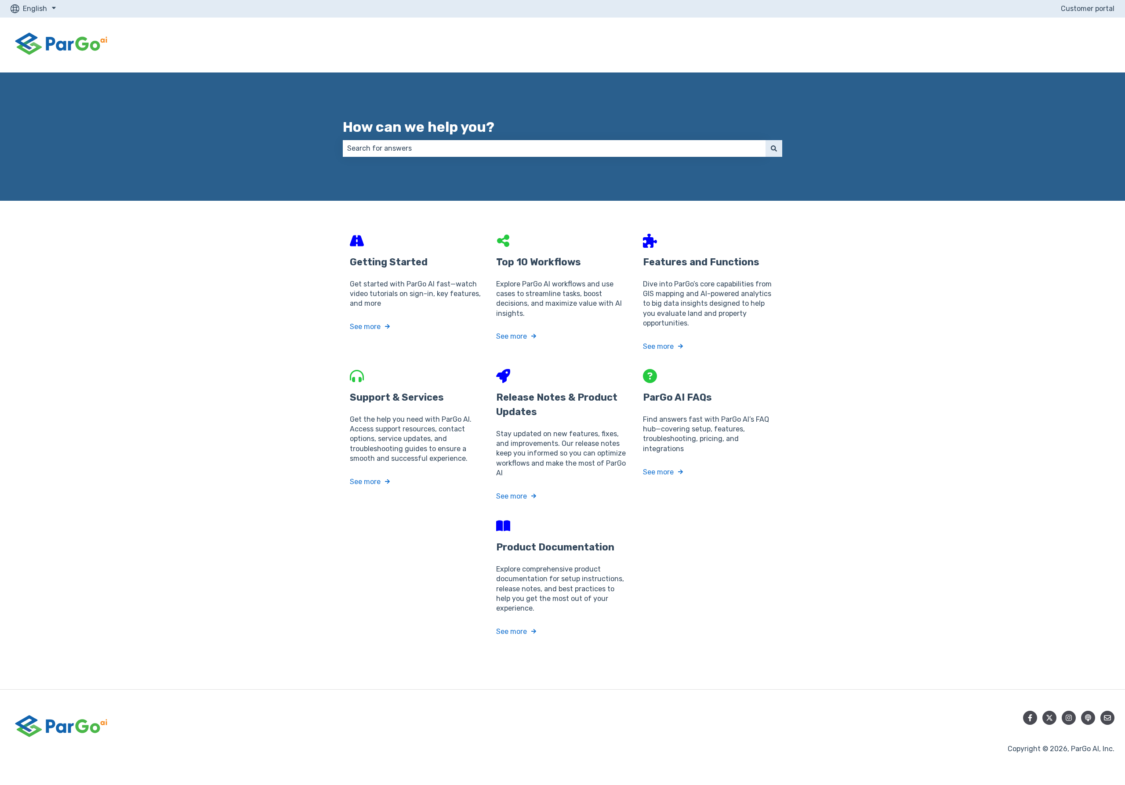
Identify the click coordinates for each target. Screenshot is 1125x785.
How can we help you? (418, 127)
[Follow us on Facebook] (1030, 718)
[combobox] (554, 148)
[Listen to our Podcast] (1088, 718)
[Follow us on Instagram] (1069, 718)
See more (365, 326)
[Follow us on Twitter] (1049, 718)
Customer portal (1087, 8)
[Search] (774, 148)
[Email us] (1107, 718)
